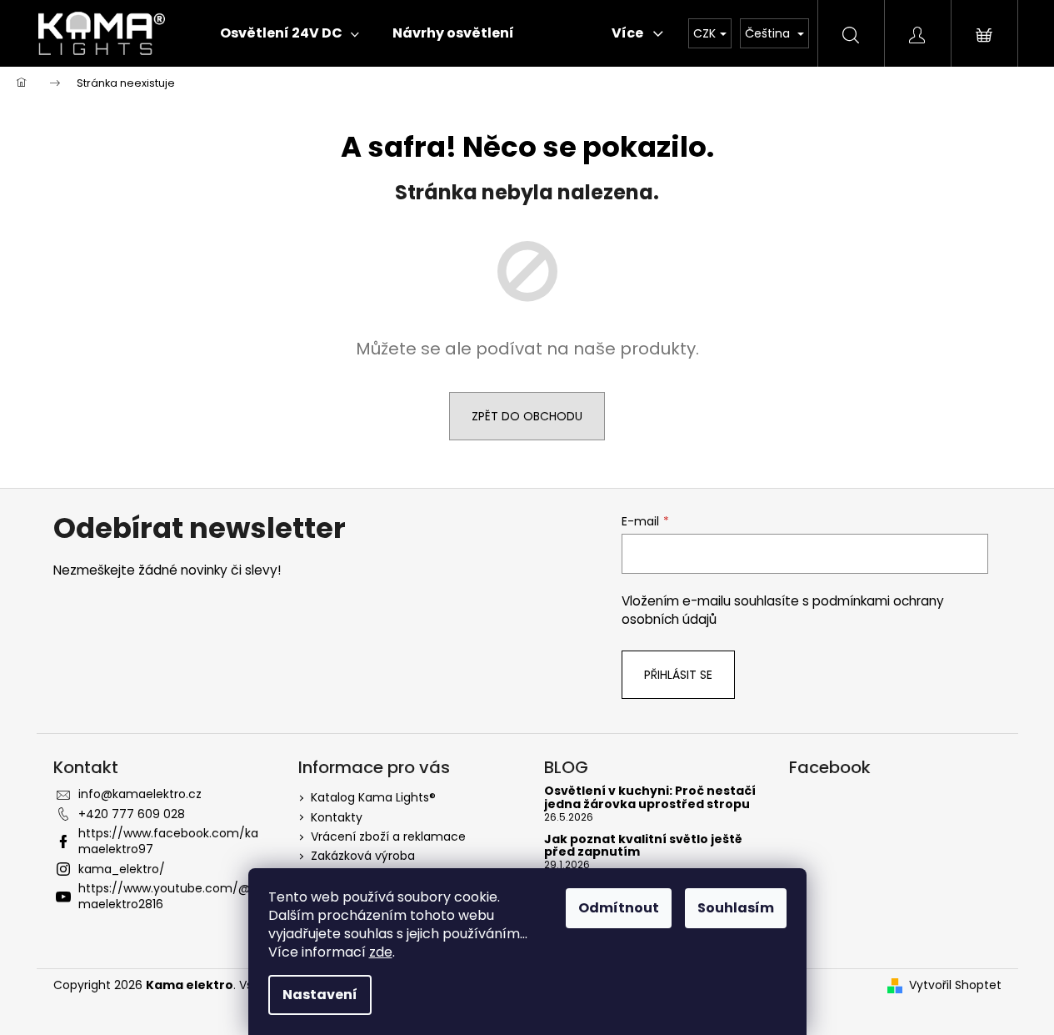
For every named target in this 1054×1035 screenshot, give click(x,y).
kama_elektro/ (121, 869)
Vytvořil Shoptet (955, 985)
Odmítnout (618, 907)
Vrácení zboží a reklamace (388, 836)
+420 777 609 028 (131, 814)
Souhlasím (735, 907)
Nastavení (319, 994)
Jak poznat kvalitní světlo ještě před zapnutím (643, 846)
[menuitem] (289, 33)
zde (380, 952)
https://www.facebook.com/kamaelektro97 (168, 841)
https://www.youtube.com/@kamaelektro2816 (170, 896)
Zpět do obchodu (527, 416)
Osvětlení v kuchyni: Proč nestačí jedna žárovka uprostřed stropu (650, 798)
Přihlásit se (678, 674)
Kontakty (336, 817)
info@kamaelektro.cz (140, 794)
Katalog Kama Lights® (373, 797)
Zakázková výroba (363, 855)
